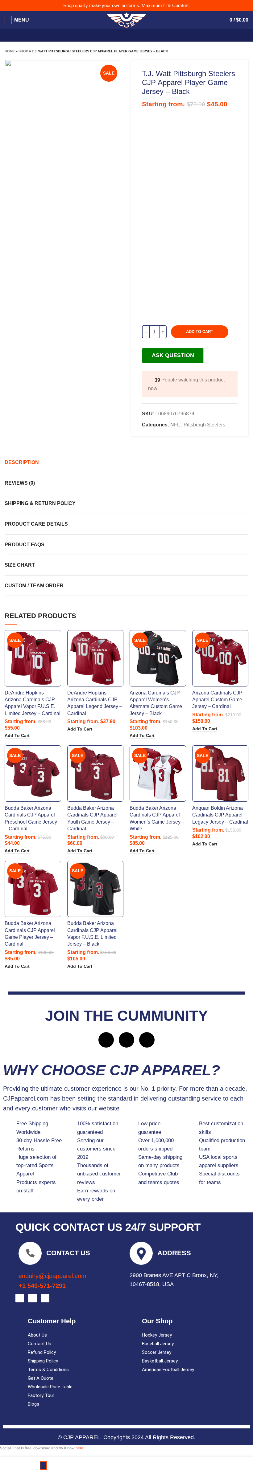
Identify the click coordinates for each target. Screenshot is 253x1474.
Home (10, 51)
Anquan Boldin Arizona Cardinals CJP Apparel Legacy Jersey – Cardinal (220, 815)
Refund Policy (42, 1352)
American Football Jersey (168, 1369)
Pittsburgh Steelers (204, 424)
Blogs (33, 1404)
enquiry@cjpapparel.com (52, 1275)
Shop (23, 51)
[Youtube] (147, 1040)
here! (80, 1448)
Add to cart (199, 331)
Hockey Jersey (157, 1335)
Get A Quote (40, 1378)
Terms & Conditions (48, 1369)
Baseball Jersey (158, 1343)
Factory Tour (41, 1395)
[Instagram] (126, 1040)
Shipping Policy (43, 1361)
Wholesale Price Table (50, 1387)
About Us (37, 1335)
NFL (175, 424)
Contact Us (39, 1343)
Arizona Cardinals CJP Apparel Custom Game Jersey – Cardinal (217, 699)
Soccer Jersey (156, 1352)
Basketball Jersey (160, 1361)
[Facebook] (106, 1040)
